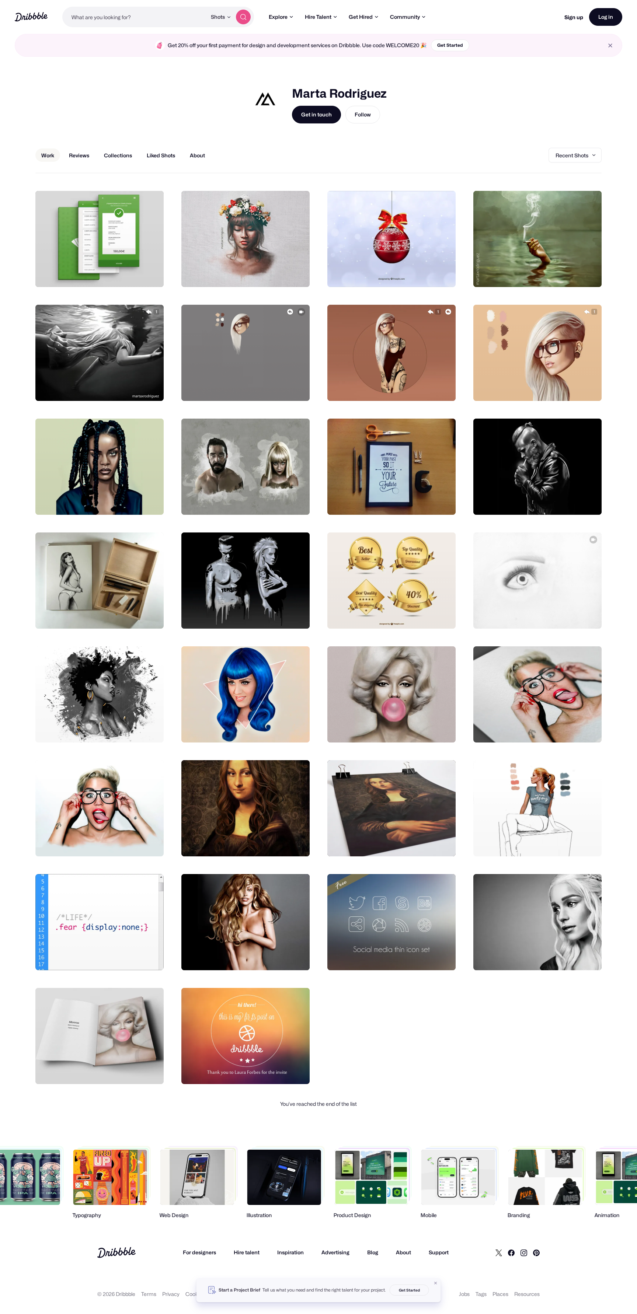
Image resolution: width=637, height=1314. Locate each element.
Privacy (171, 1294)
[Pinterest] (536, 1252)
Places (500, 1294)
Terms (148, 1294)
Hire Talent (318, 17)
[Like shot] (150, 273)
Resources (527, 1294)
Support (439, 1252)
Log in (605, 17)
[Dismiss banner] (435, 1283)
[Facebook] (511, 1252)
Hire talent (247, 1252)
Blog (372, 1252)
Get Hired (361, 17)
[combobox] (134, 17)
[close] (610, 45)
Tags (481, 1294)
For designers (199, 1252)
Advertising (335, 1252)
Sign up (573, 17)
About (403, 1252)
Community (405, 17)
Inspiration (290, 1252)
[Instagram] (524, 1252)
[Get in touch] (120, 273)
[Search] (243, 17)
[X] (498, 1252)
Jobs (464, 1294)
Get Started (450, 45)
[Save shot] (135, 273)
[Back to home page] (31, 16)
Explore (278, 17)
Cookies (195, 1294)
